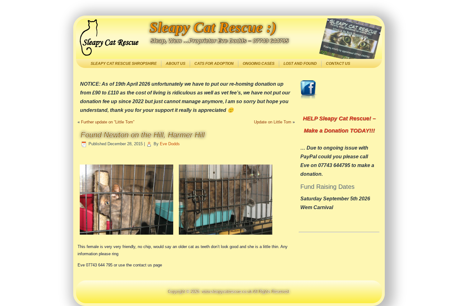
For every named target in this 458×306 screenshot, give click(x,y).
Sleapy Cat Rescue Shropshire (124, 63)
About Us (175, 63)
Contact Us (338, 63)
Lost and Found (300, 63)
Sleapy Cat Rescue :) (212, 27)
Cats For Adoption (214, 63)
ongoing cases (258, 63)
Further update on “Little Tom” (107, 122)
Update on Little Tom (272, 122)
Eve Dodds (170, 143)
